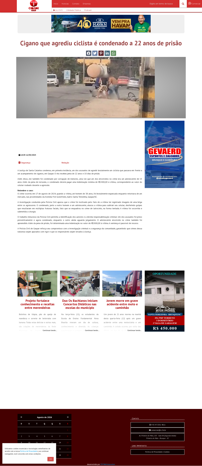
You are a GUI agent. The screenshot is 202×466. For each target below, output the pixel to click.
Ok (50, 459)
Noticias (65, 4)
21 (60, 449)
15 (68, 442)
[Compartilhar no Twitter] (94, 53)
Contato (75, 4)
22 (68, 449)
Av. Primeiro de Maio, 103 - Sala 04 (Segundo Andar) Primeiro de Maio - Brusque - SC (157, 437)
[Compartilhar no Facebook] (88, 53)
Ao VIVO (59, 10)
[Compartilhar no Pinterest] (101, 53)
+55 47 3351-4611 (158, 425)
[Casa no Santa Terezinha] (164, 331)
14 (60, 442)
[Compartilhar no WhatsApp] (113, 53)
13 (52, 442)
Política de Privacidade (28, 451)
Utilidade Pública (73, 10)
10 (29, 442)
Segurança (25, 162)
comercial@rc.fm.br (158, 430)
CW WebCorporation (107, 464)
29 (68, 455)
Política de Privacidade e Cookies (157, 452)
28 (60, 455)
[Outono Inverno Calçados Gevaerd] (164, 187)
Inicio (56, 4)
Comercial (195, 4)
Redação (65, 162)
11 (37, 442)
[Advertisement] (80, 137)
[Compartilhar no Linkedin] (107, 53)
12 (44, 442)
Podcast (88, 10)
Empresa (86, 4)
